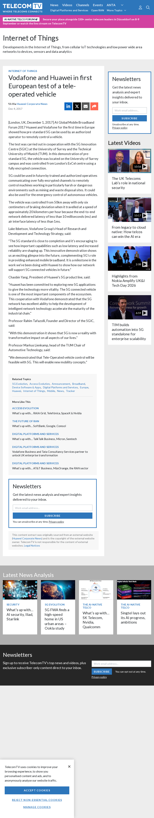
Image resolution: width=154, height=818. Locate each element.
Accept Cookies (37, 790)
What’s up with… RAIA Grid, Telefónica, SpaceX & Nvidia (47, 413)
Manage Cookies (37, 807)
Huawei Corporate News (32, 103)
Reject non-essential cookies (37, 799)
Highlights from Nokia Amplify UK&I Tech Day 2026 (128, 280)
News (54, 5)
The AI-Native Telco (92, 606)
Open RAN (97, 10)
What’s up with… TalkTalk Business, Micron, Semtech (44, 439)
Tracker (70, 390)
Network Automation (126, 12)
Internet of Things (31, 38)
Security (79, 18)
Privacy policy (56, 521)
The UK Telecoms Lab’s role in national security (128, 183)
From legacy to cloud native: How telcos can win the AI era (129, 232)
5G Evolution (19, 383)
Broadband (78, 383)
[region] (37, 789)
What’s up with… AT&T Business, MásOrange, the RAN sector (50, 468)
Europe (84, 387)
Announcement (61, 383)
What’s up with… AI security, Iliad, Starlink (20, 614)
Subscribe (52, 515)
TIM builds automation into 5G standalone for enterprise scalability (129, 332)
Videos (67, 5)
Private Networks (57, 18)
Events (98, 5)
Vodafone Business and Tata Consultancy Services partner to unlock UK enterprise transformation (50, 453)
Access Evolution (39, 383)
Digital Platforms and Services (69, 10)
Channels (82, 5)
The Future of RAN (25, 421)
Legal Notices (32, 545)
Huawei (16, 390)
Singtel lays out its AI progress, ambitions (133, 617)
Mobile (51, 390)
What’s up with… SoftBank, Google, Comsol (39, 426)
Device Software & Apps (26, 387)
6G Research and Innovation (23, 18)
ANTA (111, 5)
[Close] (69, 766)
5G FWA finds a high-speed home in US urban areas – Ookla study (57, 619)
